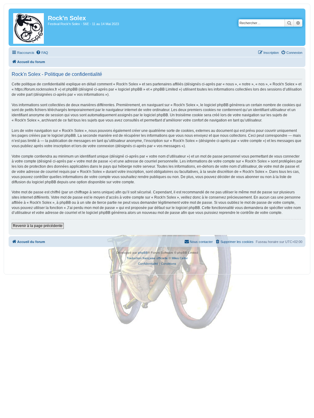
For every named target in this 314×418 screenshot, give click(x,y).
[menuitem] (42, 52)
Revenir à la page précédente (38, 226)
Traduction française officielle (147, 258)
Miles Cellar (180, 258)
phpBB (143, 252)
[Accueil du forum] (29, 27)
